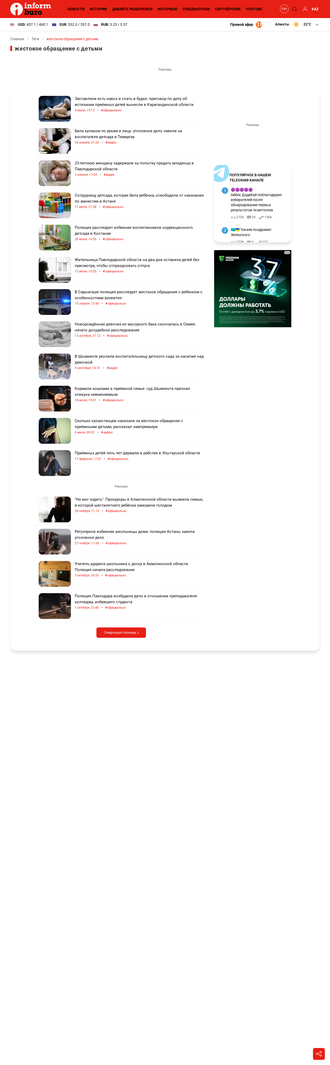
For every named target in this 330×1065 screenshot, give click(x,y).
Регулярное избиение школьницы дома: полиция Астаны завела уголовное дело (135, 537)
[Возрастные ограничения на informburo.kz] (283, 9)
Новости (76, 9)
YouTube (254, 9)
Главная (17, 39)
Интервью (167, 9)
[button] (297, 24)
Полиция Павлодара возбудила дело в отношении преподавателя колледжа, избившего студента (136, 602)
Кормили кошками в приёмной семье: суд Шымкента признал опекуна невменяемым (132, 394)
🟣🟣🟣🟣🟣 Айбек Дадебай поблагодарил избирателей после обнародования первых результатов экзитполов (256, 200)
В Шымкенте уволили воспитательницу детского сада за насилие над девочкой (139, 362)
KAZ (315, 9)
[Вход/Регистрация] (304, 9)
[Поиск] (294, 9)
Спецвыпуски (196, 9)
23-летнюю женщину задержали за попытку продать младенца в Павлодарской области (134, 169)
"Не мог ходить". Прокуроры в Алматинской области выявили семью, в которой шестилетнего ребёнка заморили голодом (139, 505)
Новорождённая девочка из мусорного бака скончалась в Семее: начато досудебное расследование (135, 330)
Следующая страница (120, 632)
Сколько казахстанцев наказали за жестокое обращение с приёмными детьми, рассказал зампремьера (129, 426)
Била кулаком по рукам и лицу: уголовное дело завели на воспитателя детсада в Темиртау (128, 137)
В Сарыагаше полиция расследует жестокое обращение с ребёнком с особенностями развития (138, 298)
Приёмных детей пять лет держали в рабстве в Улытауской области (137, 456)
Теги (35, 39)
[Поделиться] (319, 1054)
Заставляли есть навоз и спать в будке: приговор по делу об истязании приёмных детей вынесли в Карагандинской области (134, 104)
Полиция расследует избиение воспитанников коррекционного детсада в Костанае (134, 233)
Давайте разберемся (132, 9)
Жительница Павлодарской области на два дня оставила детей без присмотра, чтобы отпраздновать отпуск (137, 265)
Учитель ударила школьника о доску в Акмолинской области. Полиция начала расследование (132, 569)
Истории (98, 9)
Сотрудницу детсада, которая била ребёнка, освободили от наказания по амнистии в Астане (139, 201)
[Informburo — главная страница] (32, 9)
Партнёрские (228, 9)
